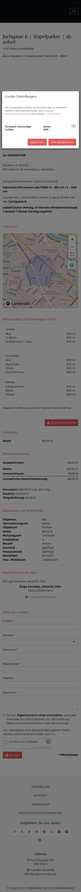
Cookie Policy (53, 113)
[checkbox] (73, 125)
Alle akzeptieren (62, 142)
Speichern (37, 142)
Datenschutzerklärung (17, 113)
